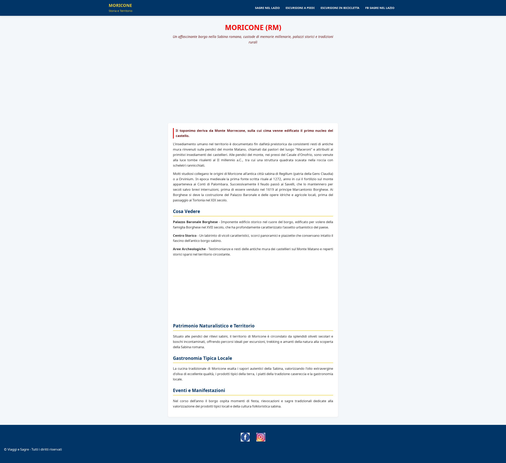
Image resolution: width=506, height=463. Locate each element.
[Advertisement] (253, 77)
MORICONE (120, 8)
